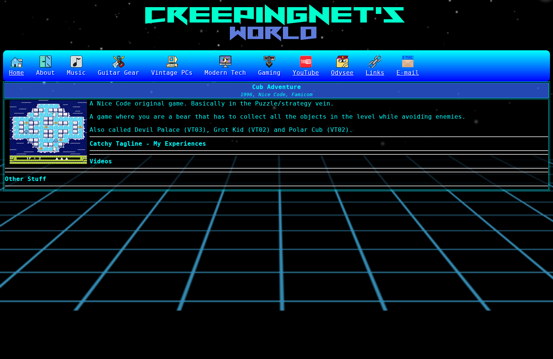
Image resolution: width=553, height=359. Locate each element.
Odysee (342, 72)
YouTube (306, 72)
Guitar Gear (118, 72)
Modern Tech (225, 72)
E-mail (408, 72)
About (45, 72)
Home (16, 72)
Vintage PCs (172, 72)
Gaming (269, 72)
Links (375, 72)
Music (76, 72)
